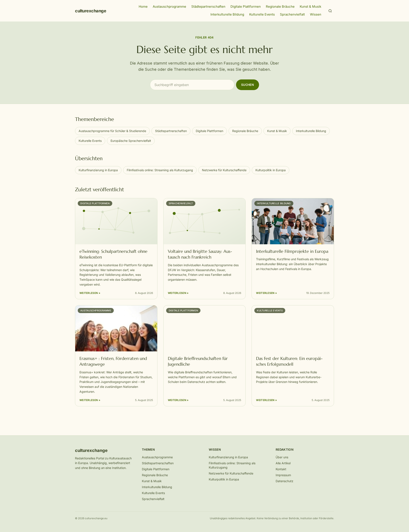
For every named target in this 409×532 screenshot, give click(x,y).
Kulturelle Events (262, 14)
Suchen (247, 84)
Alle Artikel (283, 463)
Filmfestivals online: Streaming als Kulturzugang (160, 170)
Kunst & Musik (310, 6)
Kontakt (281, 469)
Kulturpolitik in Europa (270, 170)
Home (143, 6)
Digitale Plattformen (245, 6)
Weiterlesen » (89, 293)
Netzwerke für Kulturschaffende (224, 170)
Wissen (315, 14)
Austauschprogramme (169, 6)
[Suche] (330, 11)
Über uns (282, 457)
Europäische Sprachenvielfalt (131, 140)
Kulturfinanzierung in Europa (98, 170)
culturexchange (90, 10)
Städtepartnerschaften (208, 6)
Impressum (283, 475)
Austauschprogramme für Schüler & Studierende (112, 131)
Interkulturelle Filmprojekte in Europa (292, 251)
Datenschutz (284, 481)
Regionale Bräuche (280, 6)
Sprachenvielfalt (292, 14)
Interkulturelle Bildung (227, 14)
